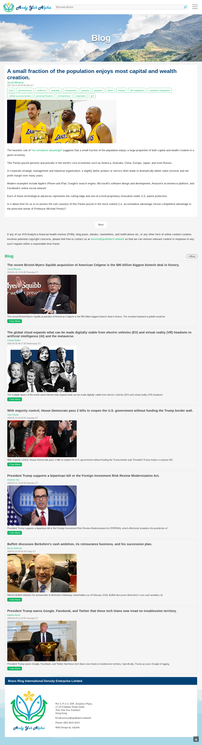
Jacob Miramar (15, 82)
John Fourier (13, 415)
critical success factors (20, 96)
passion (85, 90)
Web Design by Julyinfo (67, 727)
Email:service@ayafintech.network (73, 718)
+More (192, 256)
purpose (98, 90)
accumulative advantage (47, 150)
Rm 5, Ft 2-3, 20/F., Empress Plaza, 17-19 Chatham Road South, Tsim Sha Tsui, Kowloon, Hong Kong (73, 708)
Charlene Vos (13, 480)
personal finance (44, 96)
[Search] (185, 7)
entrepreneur (64, 96)
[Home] (27, 7)
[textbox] (121, 7)
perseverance (25, 90)
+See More (14, 321)
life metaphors (137, 90)
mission (121, 90)
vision (110, 90)
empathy (55, 90)
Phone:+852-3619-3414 (67, 722)
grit (92, 96)
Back (101, 224)
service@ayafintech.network (107, 239)
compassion (71, 90)
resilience (41, 90)
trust (11, 90)
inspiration (81, 96)
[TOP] (196, 739)
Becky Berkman (14, 548)
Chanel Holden (14, 340)
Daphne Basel (13, 615)
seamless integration (159, 90)
